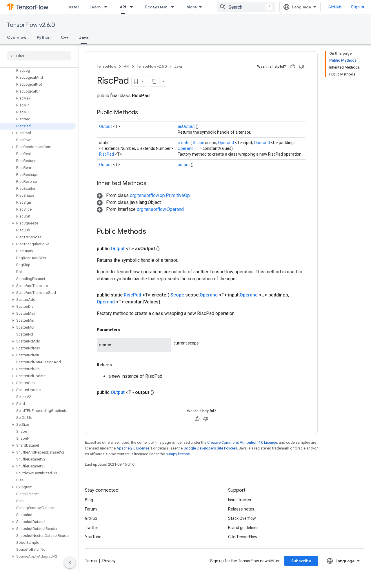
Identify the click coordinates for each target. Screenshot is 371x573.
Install (73, 7)
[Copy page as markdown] (154, 81)
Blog (89, 500)
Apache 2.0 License (133, 448)
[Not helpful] (301, 66)
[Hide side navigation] (70, 562)
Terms (91, 561)
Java (83, 37)
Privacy (109, 561)
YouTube (93, 537)
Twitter (91, 527)
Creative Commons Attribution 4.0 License (242, 442)
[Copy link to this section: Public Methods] (145, 112)
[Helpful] (292, 66)
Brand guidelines (243, 527)
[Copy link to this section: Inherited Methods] (153, 183)
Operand (226, 142)
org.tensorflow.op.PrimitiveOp (160, 195)
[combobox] (246, 7)
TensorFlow (106, 66)
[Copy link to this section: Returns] (118, 364)
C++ (65, 37)
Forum (91, 509)
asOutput (187, 126)
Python (43, 37)
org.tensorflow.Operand (160, 209)
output (184, 164)
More (191, 7)
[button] (38, 133)
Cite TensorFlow (242, 537)
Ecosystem (156, 7)
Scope (199, 142)
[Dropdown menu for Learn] (107, 7)
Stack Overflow (242, 518)
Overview (16, 37)
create (184, 142)
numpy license (178, 454)
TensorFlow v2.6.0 (31, 25)
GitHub (335, 7)
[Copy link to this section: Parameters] (126, 329)
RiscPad (107, 154)
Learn (95, 7)
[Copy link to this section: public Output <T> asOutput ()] (166, 248)
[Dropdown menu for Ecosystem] (174, 7)
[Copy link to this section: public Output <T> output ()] (161, 392)
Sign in (357, 7)
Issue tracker (240, 500)
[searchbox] (39, 55)
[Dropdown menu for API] (133, 7)
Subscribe (301, 560)
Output (106, 126)
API (123, 7)
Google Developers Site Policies (210, 448)
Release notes (241, 509)
